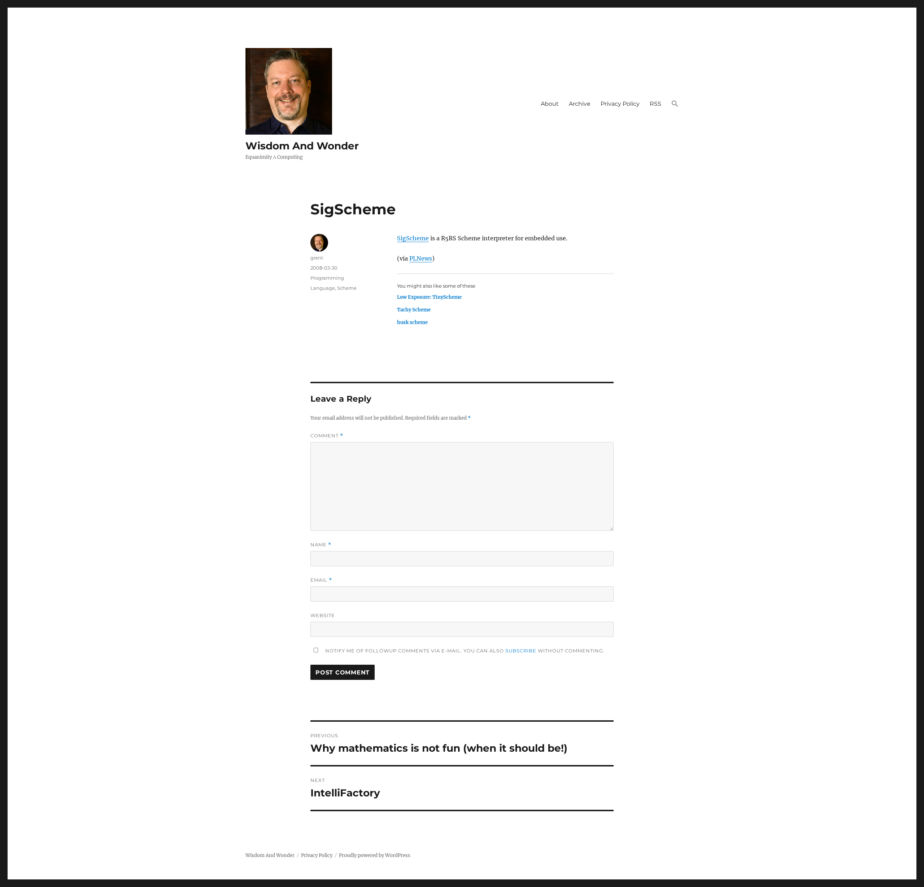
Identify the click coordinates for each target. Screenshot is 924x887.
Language (322, 288)
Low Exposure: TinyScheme (429, 297)
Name (320, 545)
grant (316, 258)
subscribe (520, 651)
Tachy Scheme (414, 310)
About (550, 103)
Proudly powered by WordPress (374, 855)
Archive (579, 103)
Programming (327, 278)
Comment (326, 436)
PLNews (420, 258)
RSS (655, 103)
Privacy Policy (620, 103)
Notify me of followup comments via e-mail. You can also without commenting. (464, 651)
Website (322, 615)
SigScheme (413, 238)
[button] (675, 104)
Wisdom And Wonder (302, 146)
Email (321, 580)
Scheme (347, 288)
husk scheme (412, 322)
